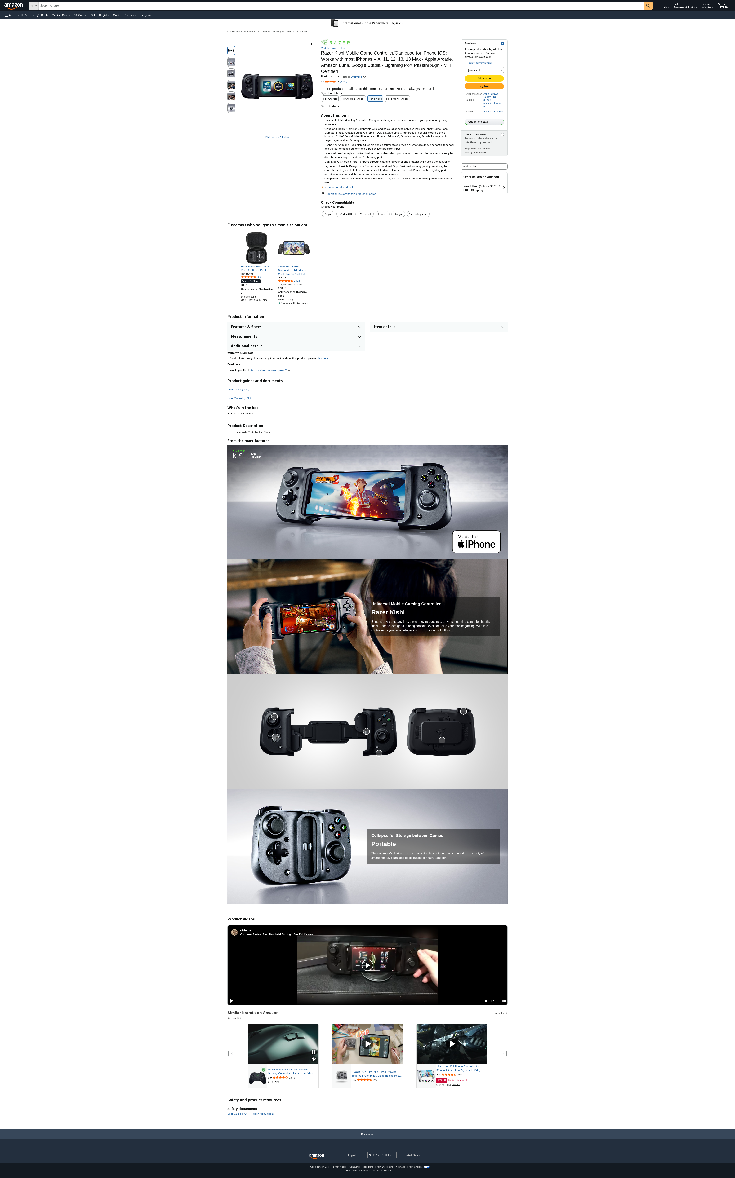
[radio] (231, 50)
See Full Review (303, 934)
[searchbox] (341, 5)
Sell (93, 15)
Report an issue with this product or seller (351, 193)
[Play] (231, 1001)
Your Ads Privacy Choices (409, 1167)
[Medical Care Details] (69, 15)
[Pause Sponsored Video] (313, 1052)
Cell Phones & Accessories (241, 31)
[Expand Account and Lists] (696, 7)
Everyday (145, 15)
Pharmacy (130, 15)
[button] (8, 15)
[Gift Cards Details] (87, 15)
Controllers (303, 31)
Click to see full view (277, 137)
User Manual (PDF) (239, 398)
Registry (104, 15)
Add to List (469, 166)
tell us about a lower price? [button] (269, 370)
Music (116, 15)
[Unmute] (504, 1001)
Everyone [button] (357, 76)
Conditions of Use (319, 1167)
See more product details (339, 186)
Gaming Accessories (284, 31)
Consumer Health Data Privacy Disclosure (371, 1167)
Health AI (21, 15)
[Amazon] (14, 6)
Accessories (264, 31)
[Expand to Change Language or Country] (668, 7)
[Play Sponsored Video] (367, 1044)
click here (322, 358)
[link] (257, 268)
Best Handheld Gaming (277, 934)
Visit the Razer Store (333, 48)
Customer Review (251, 934)
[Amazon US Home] (316, 1157)
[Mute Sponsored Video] (313, 1059)
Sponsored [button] (232, 1018)
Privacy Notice (339, 1167)
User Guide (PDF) (238, 389)
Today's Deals (39, 15)
